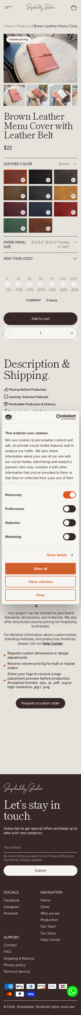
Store (44, 907)
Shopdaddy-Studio (31, 1007)
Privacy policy (15, 965)
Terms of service (17, 971)
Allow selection (41, 582)
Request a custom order (40, 703)
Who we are (50, 913)
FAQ (7, 951)
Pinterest (11, 913)
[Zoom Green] (25, 232)
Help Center (53, 643)
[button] (9, 7)
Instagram (11, 907)
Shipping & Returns (19, 958)
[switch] (69, 508)
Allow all (40, 568)
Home (9, 26)
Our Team (48, 926)
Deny (40, 595)
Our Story (48, 933)
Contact (10, 945)
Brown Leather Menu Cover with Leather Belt (57, 26)
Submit (40, 870)
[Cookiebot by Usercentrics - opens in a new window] (57, 417)
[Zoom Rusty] (51, 232)
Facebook (11, 900)
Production (49, 920)
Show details (57, 555)
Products (24, 26)
